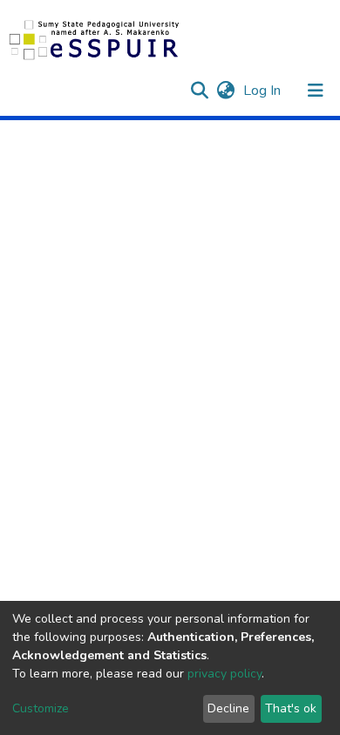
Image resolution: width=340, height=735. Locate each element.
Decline (228, 708)
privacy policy (224, 673)
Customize (40, 708)
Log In (263, 90)
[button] (225, 90)
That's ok (290, 708)
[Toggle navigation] (315, 90)
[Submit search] (199, 90)
